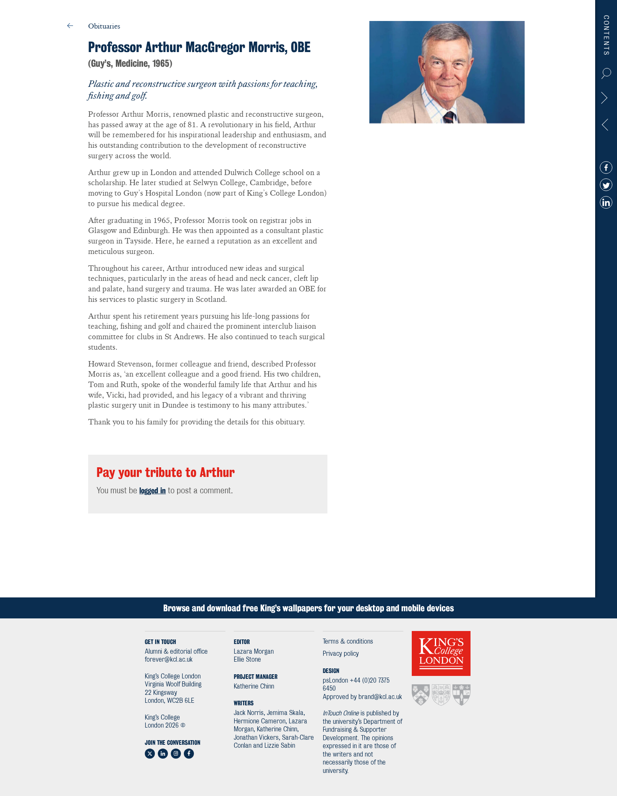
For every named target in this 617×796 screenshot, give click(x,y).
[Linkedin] (606, 202)
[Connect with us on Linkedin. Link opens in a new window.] (163, 754)
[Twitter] (606, 184)
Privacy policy (341, 654)
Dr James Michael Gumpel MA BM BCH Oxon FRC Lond (605, 100)
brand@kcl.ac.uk (380, 697)
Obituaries (104, 26)
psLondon (335, 681)
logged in (152, 490)
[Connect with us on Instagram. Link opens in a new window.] (176, 754)
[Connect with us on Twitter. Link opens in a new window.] (150, 754)
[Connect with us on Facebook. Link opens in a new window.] (189, 754)
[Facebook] (606, 167)
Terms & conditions (348, 642)
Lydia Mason (605, 126)
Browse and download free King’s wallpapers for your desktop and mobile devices (308, 608)
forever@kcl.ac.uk (169, 660)
